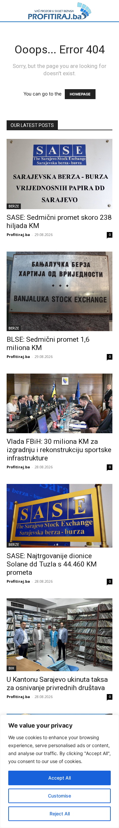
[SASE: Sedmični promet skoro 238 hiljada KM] (59, 174)
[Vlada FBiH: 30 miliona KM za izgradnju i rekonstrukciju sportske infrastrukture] (59, 403)
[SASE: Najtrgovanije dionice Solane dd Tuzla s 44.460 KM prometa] (59, 516)
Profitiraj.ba (18, 234)
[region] (59, 771)
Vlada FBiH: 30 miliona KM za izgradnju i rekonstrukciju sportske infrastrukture (59, 450)
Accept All (59, 778)
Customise (59, 795)
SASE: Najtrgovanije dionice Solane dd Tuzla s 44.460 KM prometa (52, 564)
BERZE (14, 206)
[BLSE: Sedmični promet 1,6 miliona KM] (59, 291)
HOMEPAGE (80, 94)
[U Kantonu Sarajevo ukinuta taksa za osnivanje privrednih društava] (59, 634)
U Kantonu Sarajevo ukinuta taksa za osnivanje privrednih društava (57, 684)
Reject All (60, 813)
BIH (11, 430)
